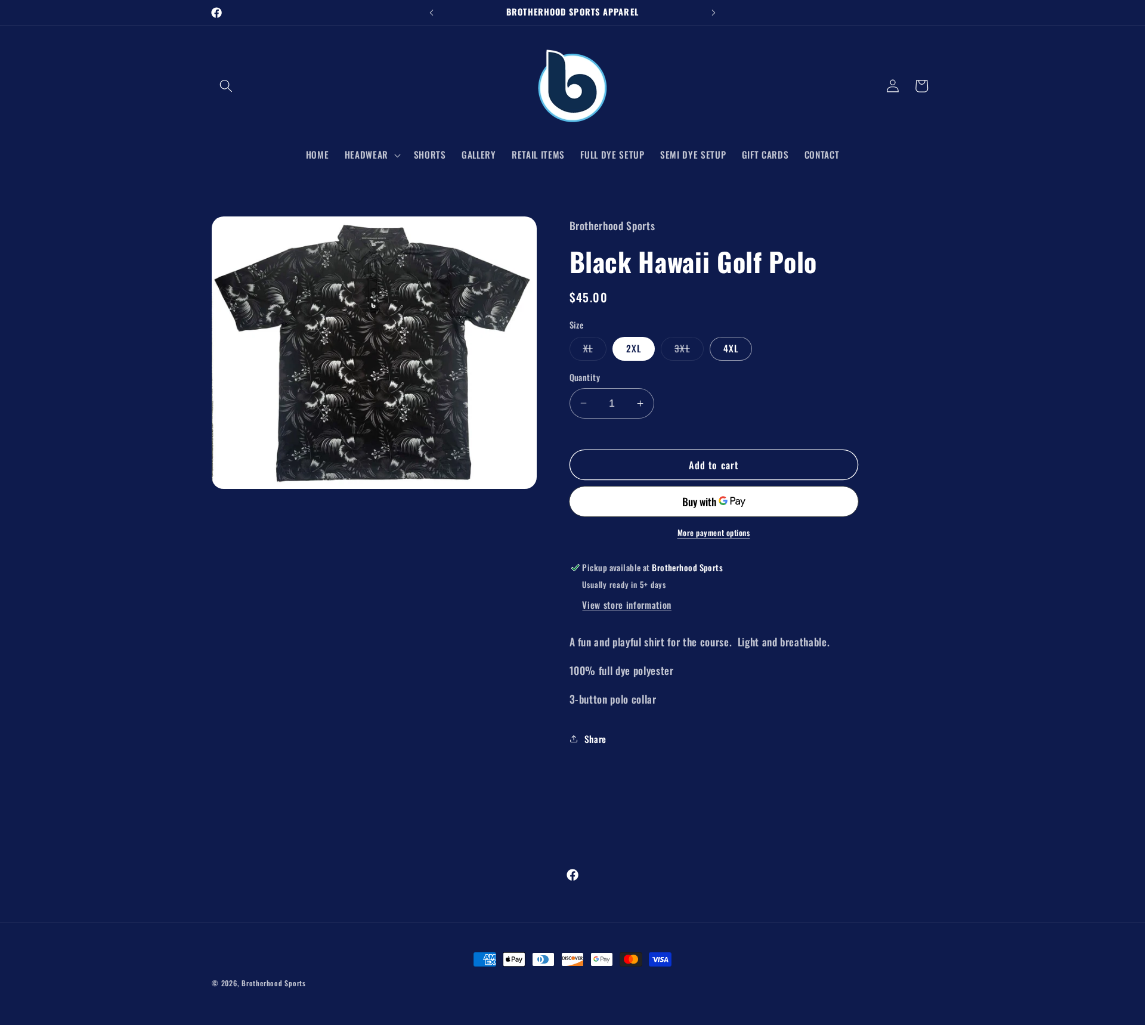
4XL (730, 348)
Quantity (585, 377)
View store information (626, 604)
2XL (633, 348)
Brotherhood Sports (274, 983)
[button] (226, 86)
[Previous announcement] (432, 12)
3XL (688, 350)
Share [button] (595, 738)
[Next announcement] (714, 12)
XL (594, 350)
